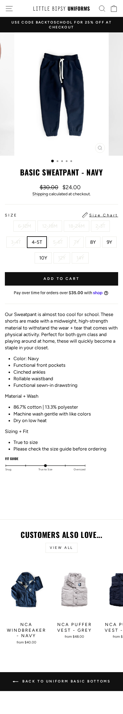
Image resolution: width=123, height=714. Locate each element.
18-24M (76, 226)
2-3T (100, 226)
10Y (43, 258)
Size (61, 215)
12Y (62, 258)
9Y (109, 242)
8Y (93, 242)
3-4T (16, 242)
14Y (80, 258)
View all (61, 548)
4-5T (37, 242)
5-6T (58, 242)
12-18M (49, 226)
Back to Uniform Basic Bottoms (66, 681)
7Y (76, 242)
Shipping (40, 194)
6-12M (24, 226)
